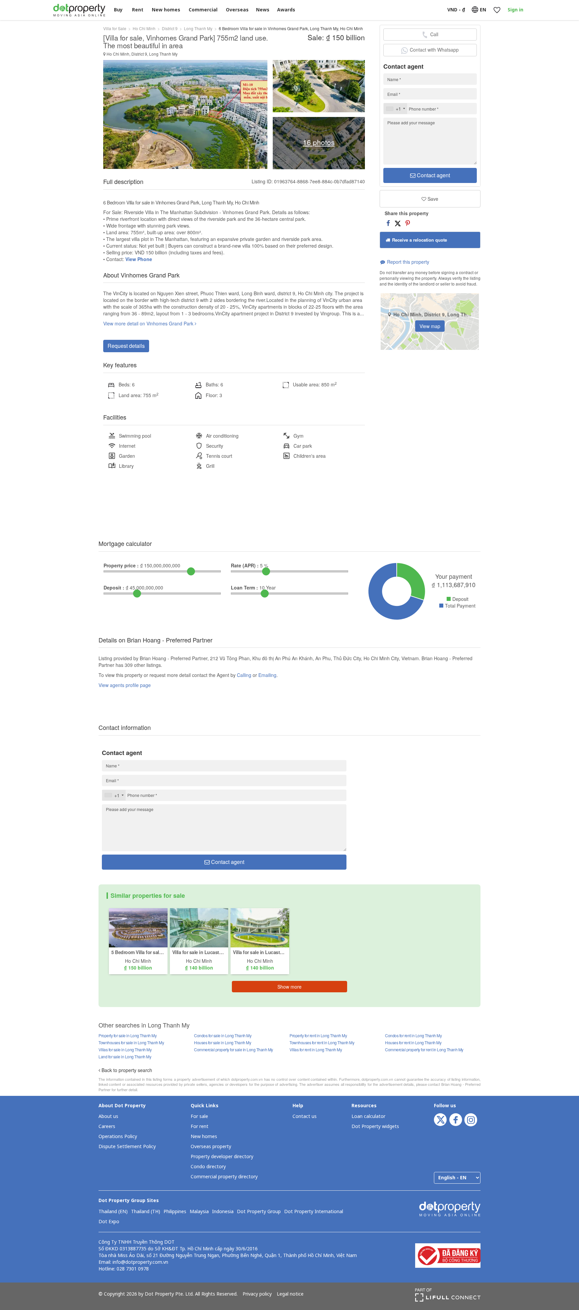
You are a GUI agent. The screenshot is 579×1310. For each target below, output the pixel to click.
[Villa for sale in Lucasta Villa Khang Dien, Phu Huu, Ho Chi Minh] (199, 927)
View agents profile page (125, 685)
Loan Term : (244, 587)
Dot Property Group (259, 1211)
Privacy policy (257, 1294)
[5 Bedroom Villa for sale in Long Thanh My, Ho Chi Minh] (138, 927)
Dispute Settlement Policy (127, 1146)
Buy (118, 9)
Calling (244, 675)
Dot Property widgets (375, 1126)
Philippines (175, 1211)
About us (108, 1116)
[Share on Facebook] (388, 223)
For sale (199, 1116)
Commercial (203, 9)
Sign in (515, 9)
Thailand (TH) (145, 1211)
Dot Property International (313, 1211)
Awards (286, 9)
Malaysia (199, 1211)
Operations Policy (118, 1136)
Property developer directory (222, 1156)
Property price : (121, 565)
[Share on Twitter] (398, 223)
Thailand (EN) (113, 1211)
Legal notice (290, 1294)
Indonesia (223, 1211)
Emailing (267, 675)
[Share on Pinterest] (407, 223)
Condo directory (208, 1166)
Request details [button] (126, 346)
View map (430, 326)
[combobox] (395, 108)
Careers (107, 1126)
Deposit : (114, 587)
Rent (137, 9)
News (262, 9)
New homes (166, 9)
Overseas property (211, 1146)
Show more (289, 986)
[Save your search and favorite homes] (496, 10)
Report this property (407, 261)
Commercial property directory (224, 1176)
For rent (199, 1126)
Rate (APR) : (245, 565)
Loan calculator (368, 1116)
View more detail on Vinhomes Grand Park (149, 323)
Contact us (305, 1116)
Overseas (237, 9)
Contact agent (432, 175)
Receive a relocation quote (419, 240)
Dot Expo (109, 1222)
